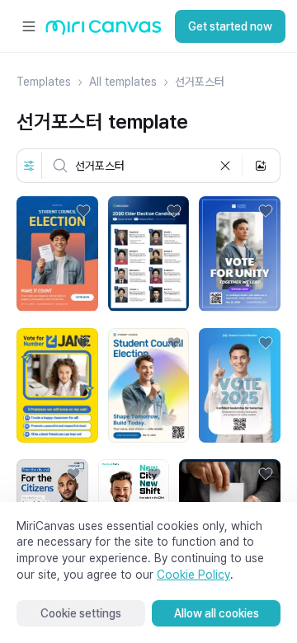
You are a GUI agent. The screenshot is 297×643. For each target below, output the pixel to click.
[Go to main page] (103, 31)
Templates (43, 81)
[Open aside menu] (28, 26)
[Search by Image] (260, 165)
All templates (123, 81)
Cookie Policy (193, 574)
